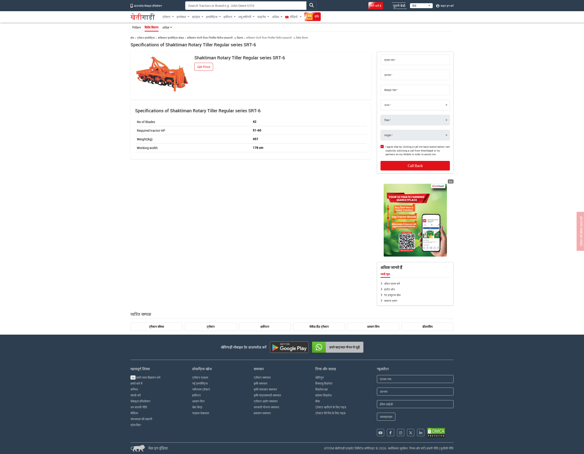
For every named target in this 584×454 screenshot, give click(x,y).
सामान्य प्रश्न (390, 300)
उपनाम (387, 74)
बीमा (317, 401)
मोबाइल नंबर (390, 90)
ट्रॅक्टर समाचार (262, 377)
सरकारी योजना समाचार (266, 407)
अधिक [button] (275, 17)
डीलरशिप (427, 326)
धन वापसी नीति (138, 407)
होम (132, 37)
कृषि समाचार (260, 383)
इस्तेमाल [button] (181, 17)
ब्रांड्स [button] (196, 17)
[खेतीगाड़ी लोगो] (142, 16)
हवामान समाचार (262, 413)
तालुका (387, 135)
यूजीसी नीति (447, 448)
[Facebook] (390, 432)
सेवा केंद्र (197, 407)
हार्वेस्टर (265, 326)
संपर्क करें (135, 395)
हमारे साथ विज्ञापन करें (146, 377)
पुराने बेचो (399, 5)
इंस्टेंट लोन (389, 289)
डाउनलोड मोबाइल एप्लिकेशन (147, 6)
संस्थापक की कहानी (141, 419)
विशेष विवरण (152, 27)
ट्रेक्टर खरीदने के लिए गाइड (330, 407)
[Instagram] (400, 432)
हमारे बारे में (136, 383)
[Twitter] (410, 432)
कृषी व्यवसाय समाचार (265, 389)
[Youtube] (380, 432)
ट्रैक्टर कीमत (156, 326)
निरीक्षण (136, 27)
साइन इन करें (447, 6)
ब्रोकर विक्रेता (323, 395)
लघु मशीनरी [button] (244, 17)
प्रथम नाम (389, 59)
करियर (134, 389)
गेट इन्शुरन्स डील (392, 295)
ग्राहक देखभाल (200, 413)
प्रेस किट (135, 425)
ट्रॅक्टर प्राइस (200, 377)
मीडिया (134, 413)
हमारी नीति (432, 448)
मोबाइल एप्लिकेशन (140, 401)
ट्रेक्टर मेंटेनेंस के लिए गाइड (330, 413)
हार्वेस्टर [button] (228, 17)
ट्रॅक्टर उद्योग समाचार (266, 401)
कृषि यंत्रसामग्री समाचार (267, 395)
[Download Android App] (289, 347)
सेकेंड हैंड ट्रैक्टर (319, 326)
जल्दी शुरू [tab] (385, 274)
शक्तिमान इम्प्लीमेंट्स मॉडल (171, 37)
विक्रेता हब (321, 389)
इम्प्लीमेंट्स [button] (211, 17)
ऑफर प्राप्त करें (392, 283)
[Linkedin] (420, 432)
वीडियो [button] (293, 17)
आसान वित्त (373, 326)
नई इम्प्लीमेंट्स (200, 383)
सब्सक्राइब (386, 417)
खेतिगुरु (319, 377)
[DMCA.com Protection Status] (436, 433)
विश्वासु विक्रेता (323, 383)
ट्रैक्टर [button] (166, 17)
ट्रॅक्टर (211, 326)
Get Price (203, 67)
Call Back (415, 165)
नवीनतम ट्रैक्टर (201, 389)
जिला (386, 120)
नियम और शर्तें (417, 448)
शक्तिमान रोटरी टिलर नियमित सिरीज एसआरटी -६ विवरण (215, 37)
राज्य (386, 105)
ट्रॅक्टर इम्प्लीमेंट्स (146, 37)
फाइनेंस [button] (261, 17)
